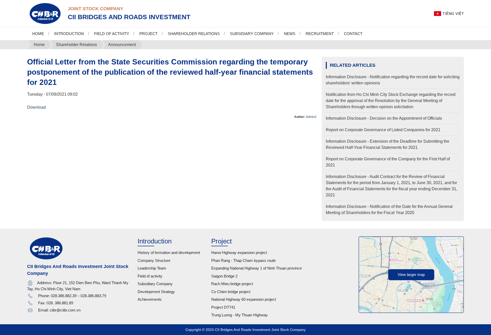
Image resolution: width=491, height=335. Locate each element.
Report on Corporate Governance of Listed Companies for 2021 (383, 130)
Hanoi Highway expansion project (239, 252)
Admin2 (311, 117)
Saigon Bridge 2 (224, 276)
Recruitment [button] (320, 33)
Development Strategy (156, 291)
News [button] (289, 33)
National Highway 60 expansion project (243, 299)
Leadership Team (152, 268)
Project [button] (148, 33)
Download (36, 107)
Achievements (150, 299)
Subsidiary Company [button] (252, 33)
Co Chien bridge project (230, 291)
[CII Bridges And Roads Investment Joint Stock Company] (45, 13)
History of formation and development (169, 252)
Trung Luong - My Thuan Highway (239, 315)
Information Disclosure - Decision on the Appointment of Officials (384, 118)
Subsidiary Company (155, 284)
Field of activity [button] (111, 33)
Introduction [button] (69, 33)
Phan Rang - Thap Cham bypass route (243, 260)
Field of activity (150, 276)
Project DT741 (223, 307)
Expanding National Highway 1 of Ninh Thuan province (256, 268)
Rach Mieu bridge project (232, 284)
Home (38, 33)
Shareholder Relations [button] (194, 33)
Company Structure (154, 260)
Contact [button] (353, 33)
